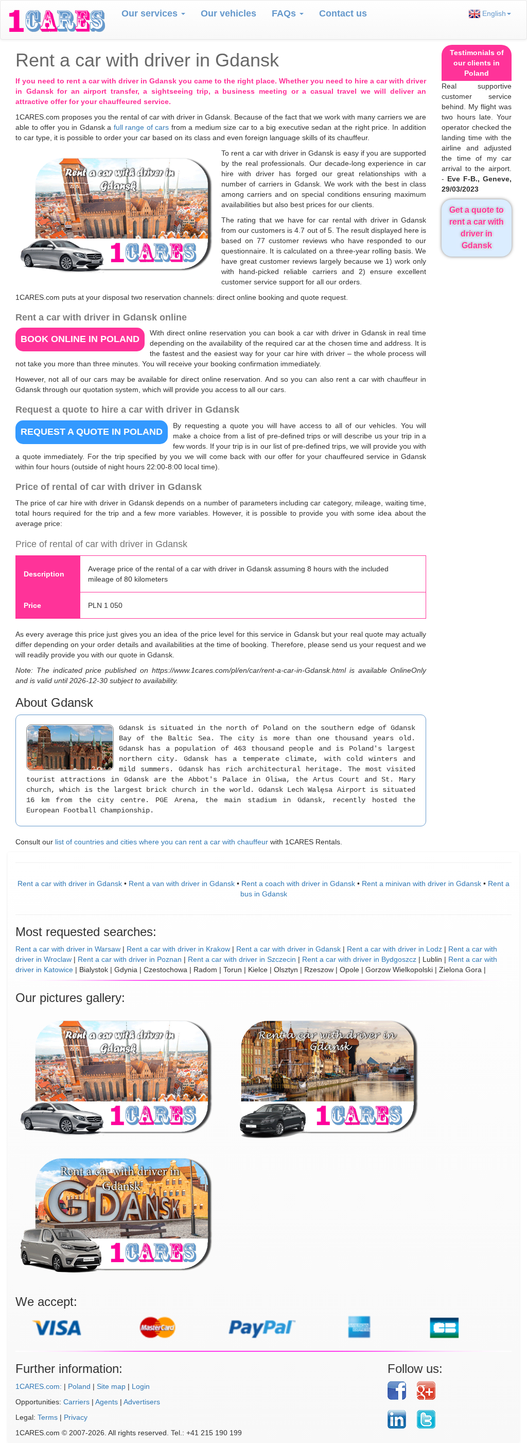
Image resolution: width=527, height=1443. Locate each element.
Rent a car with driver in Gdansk (69, 883)
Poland (79, 1386)
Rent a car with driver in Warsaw (67, 949)
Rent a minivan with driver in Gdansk (421, 883)
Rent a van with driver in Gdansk (182, 883)
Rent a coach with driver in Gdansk (298, 883)
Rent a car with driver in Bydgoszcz (359, 959)
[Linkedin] (398, 1419)
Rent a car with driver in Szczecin (242, 959)
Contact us (343, 13)
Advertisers (142, 1402)
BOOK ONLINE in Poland (80, 339)
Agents (106, 1402)
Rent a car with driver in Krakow (178, 949)
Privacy (75, 1417)
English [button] (493, 13)
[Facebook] (398, 1390)
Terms (48, 1417)
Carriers (76, 1402)
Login (141, 1386)
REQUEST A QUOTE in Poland (92, 432)
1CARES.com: (38, 1386)
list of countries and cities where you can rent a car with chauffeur (161, 842)
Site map (111, 1386)
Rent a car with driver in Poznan (130, 959)
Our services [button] (150, 13)
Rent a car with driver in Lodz (394, 949)
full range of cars (141, 127)
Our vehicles (228, 13)
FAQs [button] (285, 13)
